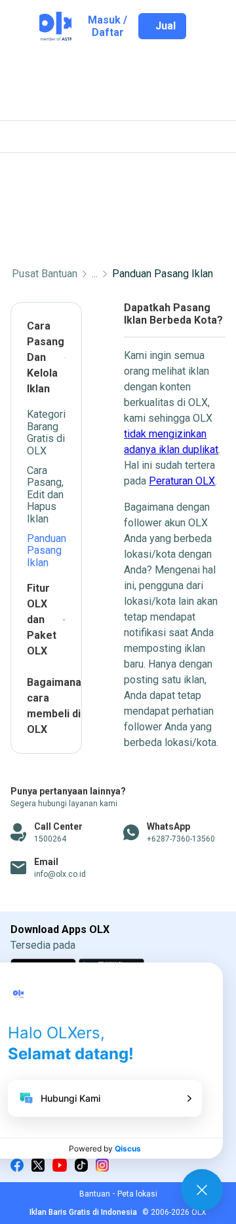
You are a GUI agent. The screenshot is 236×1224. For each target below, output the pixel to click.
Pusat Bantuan (44, 274)
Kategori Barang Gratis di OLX (46, 432)
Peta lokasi (137, 1193)
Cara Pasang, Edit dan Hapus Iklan (45, 494)
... (95, 274)
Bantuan (94, 1193)
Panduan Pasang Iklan (162, 274)
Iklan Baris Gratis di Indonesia (83, 1212)
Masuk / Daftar (107, 26)
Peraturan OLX (182, 481)
